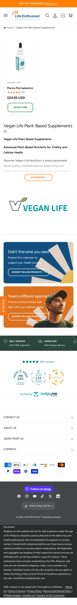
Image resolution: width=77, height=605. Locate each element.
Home (10, 27)
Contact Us (29, 595)
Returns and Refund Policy (57, 591)
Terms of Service (17, 591)
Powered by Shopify (51, 517)
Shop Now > (51, 3)
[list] (38, 343)
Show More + (38, 177)
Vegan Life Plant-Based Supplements (35, 27)
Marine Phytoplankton (20, 87)
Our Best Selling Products (26, 272)
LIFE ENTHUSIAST (32, 517)
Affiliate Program (12, 595)
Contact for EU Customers (50, 595)
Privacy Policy (34, 591)
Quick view (20, 107)
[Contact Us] (63, 15)
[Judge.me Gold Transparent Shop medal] (56, 377)
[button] (6, 15)
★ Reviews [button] (3, 305)
